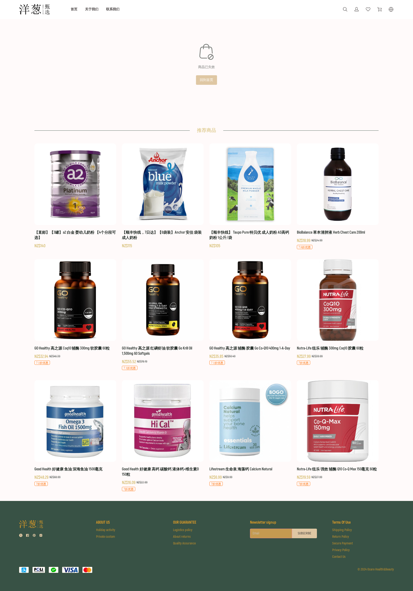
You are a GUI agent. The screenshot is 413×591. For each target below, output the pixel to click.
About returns (182, 537)
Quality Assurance (184, 543)
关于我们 (91, 9)
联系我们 (113, 9)
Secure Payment (342, 543)
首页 (74, 9)
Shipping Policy (342, 530)
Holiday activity (105, 530)
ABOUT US (103, 522)
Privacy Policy (341, 550)
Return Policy (340, 537)
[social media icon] (20, 535)
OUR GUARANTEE (184, 522)
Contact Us (339, 557)
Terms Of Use (341, 522)
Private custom (105, 537)
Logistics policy (182, 530)
